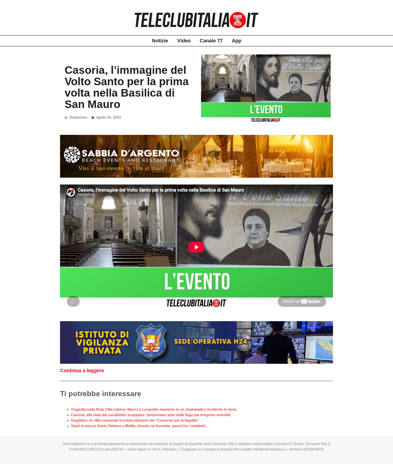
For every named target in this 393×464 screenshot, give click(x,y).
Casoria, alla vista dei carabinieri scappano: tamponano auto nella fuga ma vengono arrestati (150, 415)
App (236, 41)
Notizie (160, 41)
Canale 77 (211, 41)
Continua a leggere (82, 370)
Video (184, 41)
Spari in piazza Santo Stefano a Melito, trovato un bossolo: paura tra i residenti (138, 426)
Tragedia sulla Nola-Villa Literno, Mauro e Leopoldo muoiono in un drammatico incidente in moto (154, 409)
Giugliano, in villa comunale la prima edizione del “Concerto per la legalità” (135, 420)
